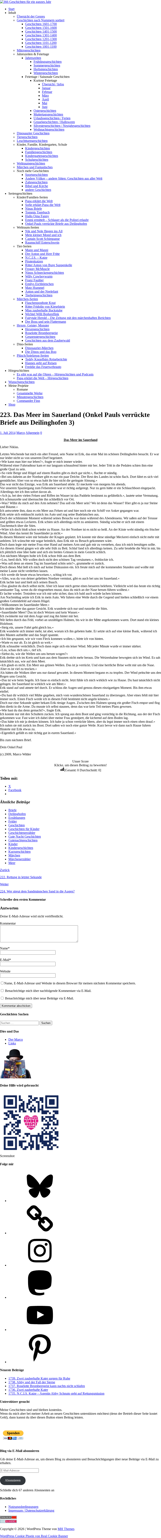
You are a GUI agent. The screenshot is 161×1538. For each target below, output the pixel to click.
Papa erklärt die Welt (39, 201)
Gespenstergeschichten (40, 336)
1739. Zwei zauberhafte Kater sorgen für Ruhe (39, 1378)
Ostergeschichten (45, 110)
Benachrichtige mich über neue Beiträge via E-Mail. (39, 998)
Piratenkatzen (34, 261)
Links (12, 1043)
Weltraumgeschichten (31, 163)
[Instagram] (39, 1265)
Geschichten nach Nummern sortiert (40, 20)
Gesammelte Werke (30, 393)
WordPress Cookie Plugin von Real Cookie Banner (34, 1536)
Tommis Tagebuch (37, 212)
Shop (11, 404)
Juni (44, 107)
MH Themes (66, 1529)
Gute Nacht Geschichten (24, 836)
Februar (47, 92)
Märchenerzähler (19, 859)
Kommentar (8, 923)
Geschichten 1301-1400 (41, 35)
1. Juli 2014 (8, 433)
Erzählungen (16, 817)
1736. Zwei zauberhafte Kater (28, 1389)
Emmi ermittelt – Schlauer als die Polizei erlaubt (56, 220)
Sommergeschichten (47, 65)
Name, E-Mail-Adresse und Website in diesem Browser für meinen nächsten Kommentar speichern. (70, 983)
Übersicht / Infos (53, 84)
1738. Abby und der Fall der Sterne (31, 1382)
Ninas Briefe (33, 208)
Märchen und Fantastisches (35, 167)
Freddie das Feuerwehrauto (43, 367)
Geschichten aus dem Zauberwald (47, 340)
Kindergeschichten (37, 148)
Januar (46, 88)
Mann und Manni (36, 250)
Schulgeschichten (36, 159)
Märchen (14, 855)
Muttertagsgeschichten (48, 114)
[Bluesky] (39, 1200)
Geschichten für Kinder (23, 829)
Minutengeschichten (30, 397)
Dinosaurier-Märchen (39, 348)
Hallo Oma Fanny (37, 216)
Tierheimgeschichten (38, 295)
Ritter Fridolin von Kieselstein (45, 306)
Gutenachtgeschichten (23, 840)
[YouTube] (39, 1329)
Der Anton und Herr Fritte (42, 254)
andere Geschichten (38, 190)
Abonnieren (13, 1480)
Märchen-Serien (27, 299)
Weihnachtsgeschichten (49, 129)
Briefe (12, 810)
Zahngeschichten (36, 182)
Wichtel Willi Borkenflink (42, 314)
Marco (20, 433)
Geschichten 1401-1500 (41, 31)
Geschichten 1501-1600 (41, 28)
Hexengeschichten (37, 329)
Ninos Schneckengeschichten (44, 272)
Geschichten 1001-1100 (41, 46)
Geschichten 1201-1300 (41, 39)
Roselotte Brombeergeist (41, 333)
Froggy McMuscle (37, 269)
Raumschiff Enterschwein (42, 242)
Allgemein (32, 433)
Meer (11, 863)
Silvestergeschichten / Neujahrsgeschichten (62, 125)
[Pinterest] (39, 1362)
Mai (44, 103)
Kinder (13, 844)
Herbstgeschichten (46, 69)
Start (11, 9)
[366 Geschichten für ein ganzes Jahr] (25, 2)
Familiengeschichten (38, 152)
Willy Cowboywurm (38, 276)
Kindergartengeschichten (41, 156)
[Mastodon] (39, 1297)
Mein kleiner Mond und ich (43, 235)
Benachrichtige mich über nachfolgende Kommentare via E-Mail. (48, 991)
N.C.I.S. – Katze (36, 257)
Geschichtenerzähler (21, 833)
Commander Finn (28, 401)
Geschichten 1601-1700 (41, 24)
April (45, 99)
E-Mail (4, 960)
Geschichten (16, 825)
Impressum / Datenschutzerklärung (31, 1510)
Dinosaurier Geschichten (33, 133)
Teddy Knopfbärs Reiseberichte (46, 359)
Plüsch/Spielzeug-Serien (33, 355)
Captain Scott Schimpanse (42, 238)
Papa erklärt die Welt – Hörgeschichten (42, 378)
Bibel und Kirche (36, 186)
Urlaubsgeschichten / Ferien (52, 118)
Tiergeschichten (27, 137)
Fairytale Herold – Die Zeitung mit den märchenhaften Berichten (68, 318)
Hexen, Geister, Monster (33, 325)
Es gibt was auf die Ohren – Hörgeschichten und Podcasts (55, 374)
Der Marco (15, 1039)
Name (4, 948)
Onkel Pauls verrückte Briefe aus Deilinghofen (56, 223)
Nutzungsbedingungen (23, 1506)
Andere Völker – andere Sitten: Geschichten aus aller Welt (63, 178)
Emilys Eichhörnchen (39, 284)
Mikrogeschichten (28, 50)
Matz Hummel (34, 287)
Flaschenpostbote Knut (40, 303)
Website (5, 971)
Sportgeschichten (36, 174)
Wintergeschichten (46, 73)
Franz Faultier (34, 280)
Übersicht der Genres (31, 16)
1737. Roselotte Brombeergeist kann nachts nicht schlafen (46, 1386)
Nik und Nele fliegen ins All (43, 231)
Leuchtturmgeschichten (32, 141)
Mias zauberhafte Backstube (43, 310)
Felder (12, 821)
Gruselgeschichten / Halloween (54, 122)
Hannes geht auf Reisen (41, 363)
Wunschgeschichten (21, 382)
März (45, 95)
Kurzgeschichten (19, 851)
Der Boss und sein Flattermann (45, 321)
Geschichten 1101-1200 (41, 43)
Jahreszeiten (33, 58)
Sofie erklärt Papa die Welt (42, 205)
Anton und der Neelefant (41, 291)
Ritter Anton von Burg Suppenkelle (48, 265)
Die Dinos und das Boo (40, 352)
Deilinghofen (17, 814)
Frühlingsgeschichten (48, 61)
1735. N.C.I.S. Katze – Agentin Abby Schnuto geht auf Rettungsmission (56, 1393)
